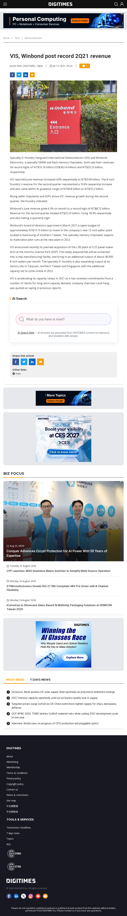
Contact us (12, 789)
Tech (17, 38)
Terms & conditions (17, 772)
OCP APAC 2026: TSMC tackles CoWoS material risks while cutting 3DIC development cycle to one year (65, 715)
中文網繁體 (12, 806)
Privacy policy (13, 778)
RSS (8, 844)
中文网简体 (12, 811)
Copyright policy (14, 784)
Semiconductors (33, 38)
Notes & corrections (17, 794)
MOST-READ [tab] (15, 679)
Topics (10, 838)
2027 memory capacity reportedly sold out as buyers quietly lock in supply (55, 697)
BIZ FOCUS (13, 473)
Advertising (12, 761)
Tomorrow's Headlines (18, 827)
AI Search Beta (26, 332)
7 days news (13, 833)
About (9, 756)
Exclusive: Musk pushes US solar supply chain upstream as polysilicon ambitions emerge (63, 692)
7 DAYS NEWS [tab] (40, 679)
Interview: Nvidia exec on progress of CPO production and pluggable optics (55, 723)
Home (6, 38)
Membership (13, 767)
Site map (11, 800)
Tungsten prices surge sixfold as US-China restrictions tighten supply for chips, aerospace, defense (64, 705)
